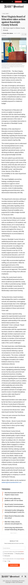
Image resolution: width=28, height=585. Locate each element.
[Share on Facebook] (22, 34)
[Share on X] (25, 34)
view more (13, 533)
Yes (5, 561)
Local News (5, 13)
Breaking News (20, 553)
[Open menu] (2, 1)
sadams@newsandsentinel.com (11, 482)
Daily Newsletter (8, 553)
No (9, 561)
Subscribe (18, 1)
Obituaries (7, 556)
